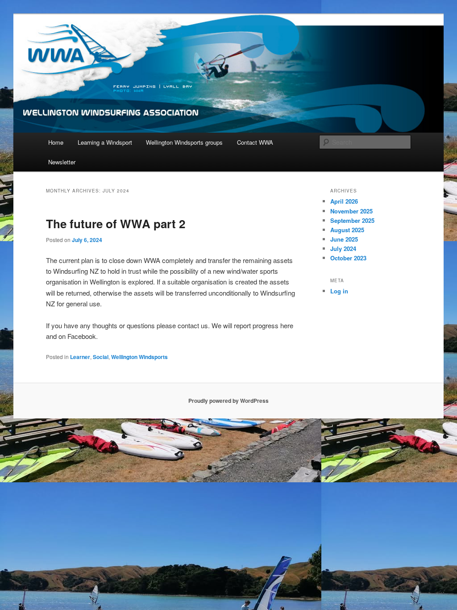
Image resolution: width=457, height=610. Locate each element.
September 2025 (352, 220)
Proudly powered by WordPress (228, 401)
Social (100, 357)
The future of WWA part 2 (115, 223)
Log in (339, 291)
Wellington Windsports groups (184, 142)
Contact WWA (255, 142)
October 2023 (348, 258)
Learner (80, 357)
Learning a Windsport (105, 142)
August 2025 (347, 230)
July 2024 (343, 248)
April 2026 (344, 201)
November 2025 (351, 211)
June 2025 (344, 239)
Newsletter (61, 162)
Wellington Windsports (139, 357)
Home (55, 142)
